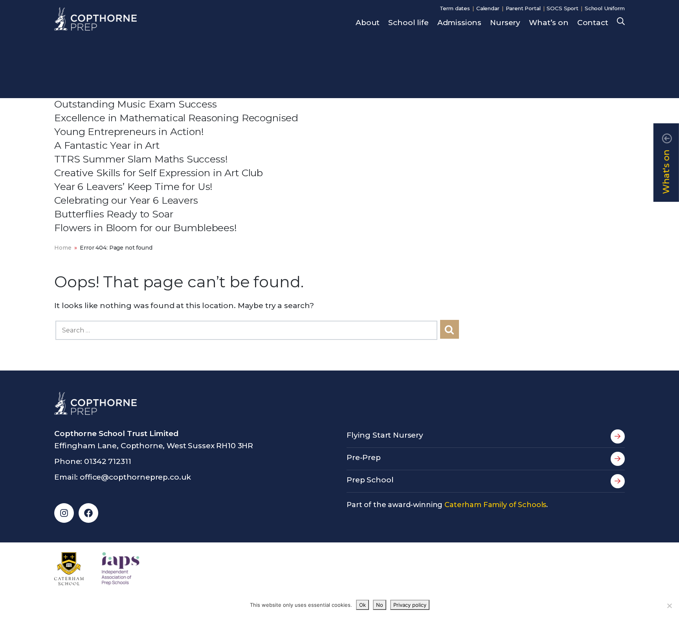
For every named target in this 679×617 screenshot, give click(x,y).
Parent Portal (523, 8)
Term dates (455, 8)
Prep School (370, 479)
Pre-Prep (364, 457)
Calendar (487, 8)
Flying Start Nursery (385, 435)
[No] (669, 606)
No (379, 605)
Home (62, 247)
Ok (362, 605)
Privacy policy (409, 605)
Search (621, 22)
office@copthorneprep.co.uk (135, 477)
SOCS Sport (562, 8)
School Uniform (605, 8)
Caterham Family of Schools (495, 504)
